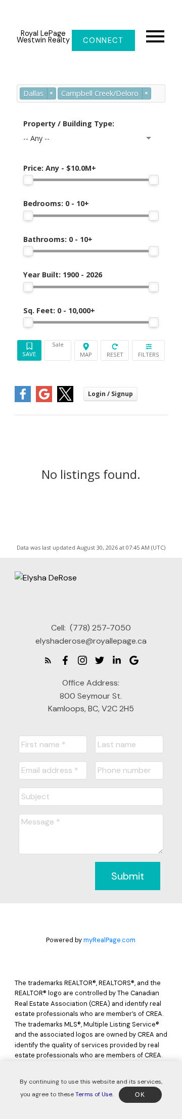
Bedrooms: (56, 203)
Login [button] (110, 394)
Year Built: (62, 274)
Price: (59, 168)
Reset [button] (115, 350)
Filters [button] (148, 350)
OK (140, 1094)
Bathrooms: (58, 239)
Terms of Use (93, 1094)
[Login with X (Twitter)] (65, 400)
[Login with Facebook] (23, 400)
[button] (103, 40)
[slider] (28, 180)
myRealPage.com (109, 940)
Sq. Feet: (59, 310)
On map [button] (86, 350)
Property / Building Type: (68, 123)
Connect (103, 40)
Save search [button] (29, 350)
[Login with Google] (44, 400)
